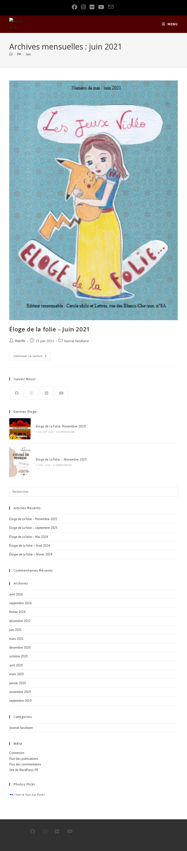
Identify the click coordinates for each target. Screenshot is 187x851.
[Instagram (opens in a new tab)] (83, 7)
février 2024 (17, 612)
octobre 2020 (18, 656)
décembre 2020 (19, 647)
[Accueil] (10, 54)
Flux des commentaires (25, 764)
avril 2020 (16, 665)
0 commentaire (65, 432)
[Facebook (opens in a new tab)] (75, 7)
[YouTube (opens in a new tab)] (101, 7)
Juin (28, 54)
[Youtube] (61, 393)
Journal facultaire (76, 341)
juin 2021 (15, 630)
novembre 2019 (20, 692)
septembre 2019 (20, 701)
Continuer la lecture (32, 357)
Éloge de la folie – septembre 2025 (33, 528)
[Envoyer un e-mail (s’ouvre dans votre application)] (110, 7)
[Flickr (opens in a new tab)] (92, 7)
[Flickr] (46, 393)
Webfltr (20, 341)
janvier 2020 (17, 683)
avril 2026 (16, 594)
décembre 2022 (19, 621)
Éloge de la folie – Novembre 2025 (61, 459)
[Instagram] (31, 393)
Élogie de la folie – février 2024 (30, 554)
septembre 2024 (20, 603)
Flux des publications (23, 759)
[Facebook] (16, 393)
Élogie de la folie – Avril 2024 (29, 546)
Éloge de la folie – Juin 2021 (49, 329)
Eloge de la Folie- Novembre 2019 (61, 426)
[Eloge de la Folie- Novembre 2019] (19, 428)
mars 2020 (16, 674)
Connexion (16, 753)
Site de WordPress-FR (23, 770)
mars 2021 (16, 639)
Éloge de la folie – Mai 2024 (28, 537)
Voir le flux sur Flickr (30, 794)
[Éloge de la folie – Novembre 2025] (19, 462)
